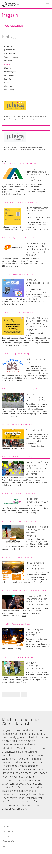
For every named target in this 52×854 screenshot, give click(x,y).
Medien (7, 82)
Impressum (7, 831)
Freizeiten (8, 60)
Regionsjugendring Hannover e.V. (24, 238)
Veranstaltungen (13, 25)
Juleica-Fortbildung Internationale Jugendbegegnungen (36, 565)
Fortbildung (9, 90)
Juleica (7, 64)
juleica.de (44, 120)
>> (24, 694)
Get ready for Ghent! (36, 430)
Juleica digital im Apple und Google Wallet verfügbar (37, 210)
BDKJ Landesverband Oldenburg (22, 657)
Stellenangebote (11, 71)
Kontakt (6, 826)
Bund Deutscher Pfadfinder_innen (25, 493)
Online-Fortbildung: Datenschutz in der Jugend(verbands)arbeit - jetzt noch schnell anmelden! (37, 249)
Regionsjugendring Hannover (21, 624)
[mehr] (24, 194)
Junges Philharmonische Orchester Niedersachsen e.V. (30, 590)
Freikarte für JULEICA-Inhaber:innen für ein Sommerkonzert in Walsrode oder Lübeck (37, 600)
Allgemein (8, 46)
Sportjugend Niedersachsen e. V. (28, 521)
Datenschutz (8, 841)
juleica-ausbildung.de (39, 149)
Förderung (8, 86)
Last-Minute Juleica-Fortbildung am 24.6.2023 (35, 632)
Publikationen (9, 75)
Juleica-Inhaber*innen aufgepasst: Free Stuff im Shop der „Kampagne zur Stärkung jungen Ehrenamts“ (38, 468)
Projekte (7, 79)
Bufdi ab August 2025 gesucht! (36, 361)
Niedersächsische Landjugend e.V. (28, 389)
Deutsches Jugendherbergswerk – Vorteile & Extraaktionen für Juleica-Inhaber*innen (38, 175)
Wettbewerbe (9, 53)
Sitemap (6, 836)
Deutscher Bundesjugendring (27, 202)
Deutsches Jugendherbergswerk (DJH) (29, 163)
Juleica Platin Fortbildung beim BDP (37, 500)
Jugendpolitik (9, 50)
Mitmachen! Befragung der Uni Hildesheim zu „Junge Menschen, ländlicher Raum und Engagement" (37, 324)
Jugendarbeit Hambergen (22, 354)
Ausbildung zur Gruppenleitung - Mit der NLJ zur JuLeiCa (36, 397)
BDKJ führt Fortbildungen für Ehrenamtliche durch (36, 665)
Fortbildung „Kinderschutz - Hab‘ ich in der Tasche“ (38, 282)
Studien (7, 68)
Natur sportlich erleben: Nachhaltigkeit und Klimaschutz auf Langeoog (38, 531)
